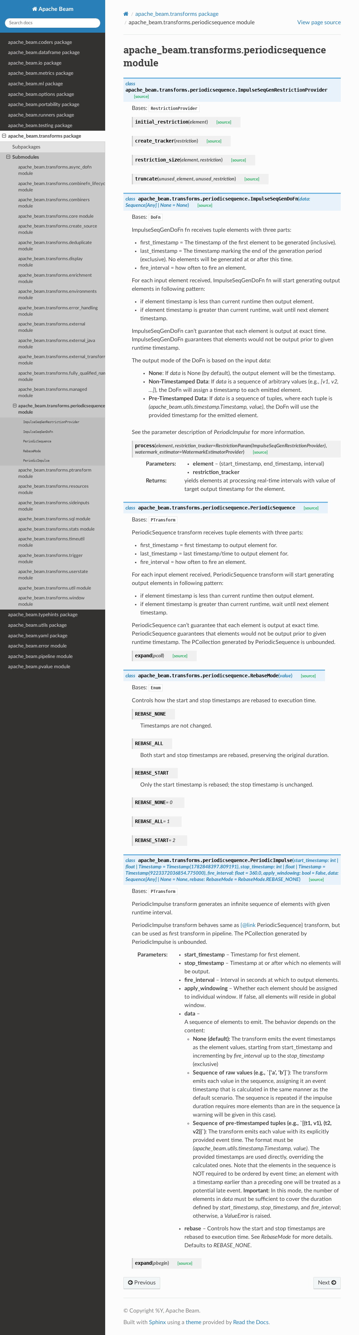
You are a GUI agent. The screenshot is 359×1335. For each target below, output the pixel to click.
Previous (144, 1282)
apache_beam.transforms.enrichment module (55, 278)
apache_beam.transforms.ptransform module (55, 473)
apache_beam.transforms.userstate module (53, 575)
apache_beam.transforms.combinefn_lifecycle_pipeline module (61, 187)
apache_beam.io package (34, 63)
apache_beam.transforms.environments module (57, 294)
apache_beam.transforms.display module (50, 262)
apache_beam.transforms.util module (54, 588)
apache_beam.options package (41, 94)
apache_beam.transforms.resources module (53, 489)
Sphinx (157, 1322)
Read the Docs (251, 1322)
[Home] (126, 14)
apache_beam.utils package (37, 625)
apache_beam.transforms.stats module (56, 529)
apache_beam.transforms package (44, 136)
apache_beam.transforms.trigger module (50, 558)
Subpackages (26, 147)
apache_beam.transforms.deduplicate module (55, 246)
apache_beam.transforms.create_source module (57, 229)
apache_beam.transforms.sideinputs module (53, 506)
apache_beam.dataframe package (44, 52)
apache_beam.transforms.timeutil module (51, 542)
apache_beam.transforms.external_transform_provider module (61, 360)
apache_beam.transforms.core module (56, 216)
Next (324, 1282)
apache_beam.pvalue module (39, 666)
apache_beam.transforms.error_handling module (58, 311)
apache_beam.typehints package (42, 614)
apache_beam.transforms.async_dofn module (55, 170)
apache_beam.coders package (40, 42)
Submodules (25, 157)
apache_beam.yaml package (37, 635)
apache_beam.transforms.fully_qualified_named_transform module (61, 376)
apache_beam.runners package (41, 115)
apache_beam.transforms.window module (51, 601)
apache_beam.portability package (43, 104)
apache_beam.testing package (40, 125)
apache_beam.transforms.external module (51, 327)
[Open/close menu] (4, 136)
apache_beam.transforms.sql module (54, 519)
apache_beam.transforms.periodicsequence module (61, 409)
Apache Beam (55, 9)
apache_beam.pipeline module (40, 656)
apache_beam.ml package (35, 83)
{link (248, 925)
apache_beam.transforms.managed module (52, 392)
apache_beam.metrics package (40, 73)
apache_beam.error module (37, 646)
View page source (319, 22)
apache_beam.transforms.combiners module (54, 203)
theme (193, 1322)
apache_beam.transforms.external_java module (56, 343)
